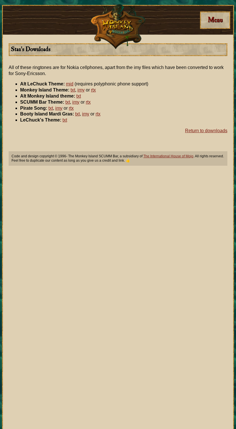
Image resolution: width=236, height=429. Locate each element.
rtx (93, 89)
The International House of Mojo (168, 156)
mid (69, 83)
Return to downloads (206, 130)
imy (81, 89)
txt (73, 89)
